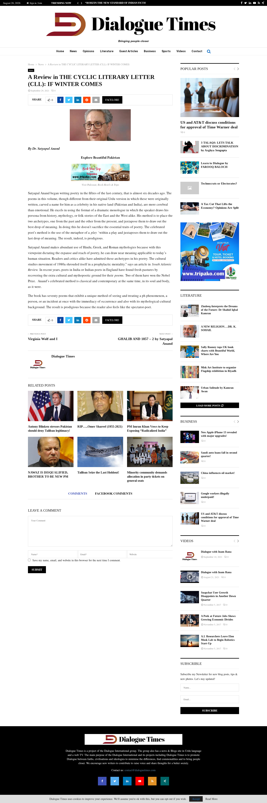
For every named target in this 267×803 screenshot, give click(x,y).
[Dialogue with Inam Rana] (189, 556)
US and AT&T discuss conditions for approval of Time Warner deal (220, 517)
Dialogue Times (63, 356)
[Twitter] (114, 781)
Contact (197, 51)
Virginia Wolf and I (42, 339)
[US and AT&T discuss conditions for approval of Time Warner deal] (209, 97)
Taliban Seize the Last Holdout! (98, 472)
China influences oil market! (218, 473)
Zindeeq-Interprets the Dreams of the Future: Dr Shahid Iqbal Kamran (219, 310)
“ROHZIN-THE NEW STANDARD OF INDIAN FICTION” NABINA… (124, 2)
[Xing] (164, 781)
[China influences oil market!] (189, 477)
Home (60, 51)
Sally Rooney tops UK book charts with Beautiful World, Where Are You (218, 351)
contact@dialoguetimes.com (140, 770)
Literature (106, 51)
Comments (77, 493)
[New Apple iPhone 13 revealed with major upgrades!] (189, 437)
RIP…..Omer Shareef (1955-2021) (99, 426)
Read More (211, 799)
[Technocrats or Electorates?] (189, 188)
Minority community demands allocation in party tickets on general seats (147, 476)
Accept (196, 799)
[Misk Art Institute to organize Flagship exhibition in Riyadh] (189, 372)
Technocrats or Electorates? (219, 183)
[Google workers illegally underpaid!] (189, 498)
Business (150, 51)
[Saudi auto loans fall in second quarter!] (189, 457)
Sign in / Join (35, 2)
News (73, 51)
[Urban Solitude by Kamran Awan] (189, 392)
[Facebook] (102, 781)
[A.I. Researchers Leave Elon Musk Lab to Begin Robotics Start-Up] (189, 641)
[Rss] (152, 781)
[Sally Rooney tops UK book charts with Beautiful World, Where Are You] (189, 352)
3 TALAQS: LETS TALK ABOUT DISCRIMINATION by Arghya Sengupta (219, 146)
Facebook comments (113, 493)
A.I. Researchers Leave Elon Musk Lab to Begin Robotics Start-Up (218, 640)
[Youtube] (139, 781)
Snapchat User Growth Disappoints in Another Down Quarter (218, 596)
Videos (181, 51)
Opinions (88, 51)
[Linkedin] (127, 781)
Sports (166, 51)
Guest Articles (128, 51)
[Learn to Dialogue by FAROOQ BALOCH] (189, 167)
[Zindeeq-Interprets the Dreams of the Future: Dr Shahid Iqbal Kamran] (189, 311)
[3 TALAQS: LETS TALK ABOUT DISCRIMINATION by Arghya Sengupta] (189, 147)
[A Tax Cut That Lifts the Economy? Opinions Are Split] (189, 208)
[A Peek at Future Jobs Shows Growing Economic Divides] (189, 620)
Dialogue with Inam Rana (216, 551)
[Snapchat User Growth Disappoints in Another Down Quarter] (189, 597)
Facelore (112, 100)
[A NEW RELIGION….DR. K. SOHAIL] (189, 331)
